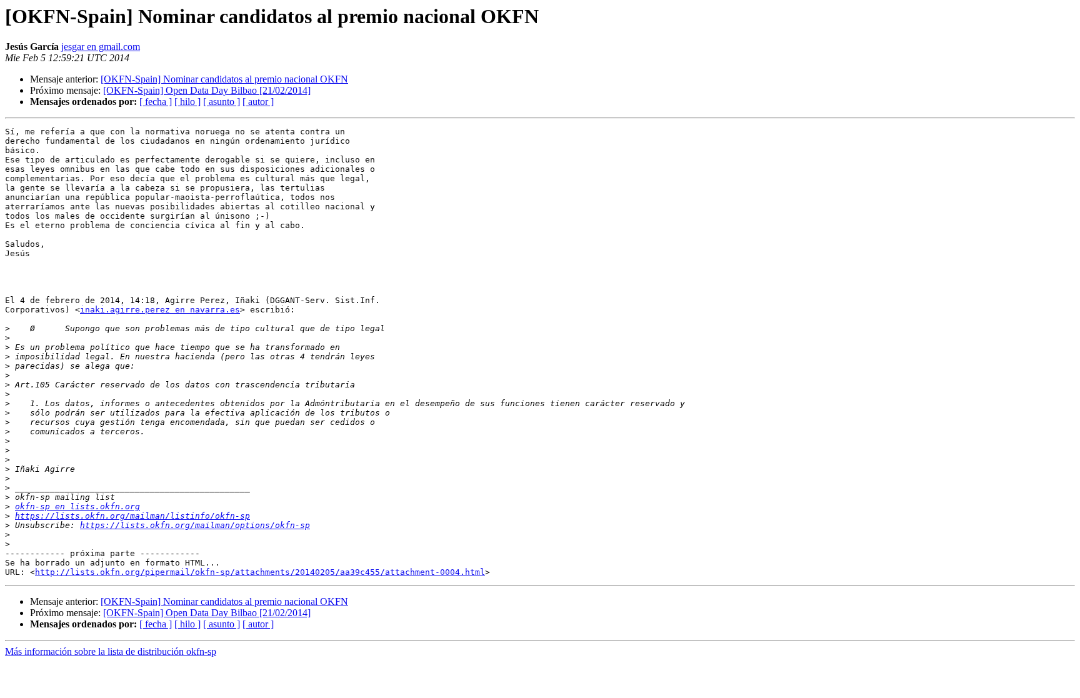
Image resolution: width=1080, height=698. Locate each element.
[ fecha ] (155, 101)
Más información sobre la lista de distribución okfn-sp (110, 651)
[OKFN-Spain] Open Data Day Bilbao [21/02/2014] (207, 90)
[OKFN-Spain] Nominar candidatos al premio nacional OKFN (224, 79)
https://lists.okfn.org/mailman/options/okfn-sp (195, 525)
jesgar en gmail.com (100, 46)
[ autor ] (258, 101)
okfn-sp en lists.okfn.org (77, 506)
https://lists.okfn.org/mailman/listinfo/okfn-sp (132, 516)
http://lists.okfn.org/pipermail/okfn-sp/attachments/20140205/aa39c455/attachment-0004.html (260, 572)
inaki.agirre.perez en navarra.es (160, 309)
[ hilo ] (187, 101)
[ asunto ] (221, 101)
